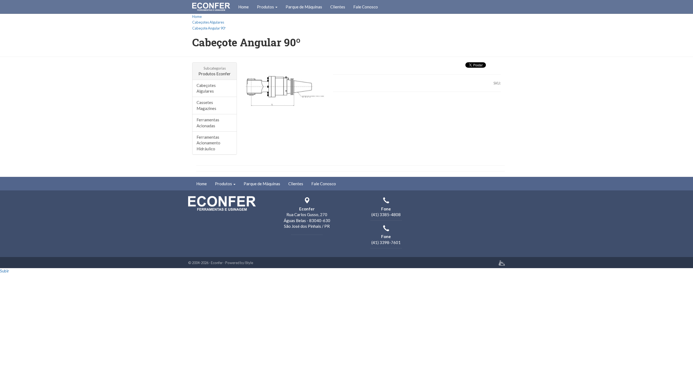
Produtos (266, 6)
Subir (4, 270)
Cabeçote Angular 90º (208, 28)
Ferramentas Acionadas (208, 122)
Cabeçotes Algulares (208, 22)
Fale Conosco (365, 6)
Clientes (337, 6)
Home (243, 6)
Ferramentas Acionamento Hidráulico (208, 143)
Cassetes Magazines (206, 105)
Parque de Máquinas (304, 6)
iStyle (249, 263)
